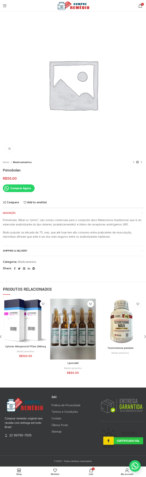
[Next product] (141, 162)
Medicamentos (22, 162)
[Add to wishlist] (43, 304)
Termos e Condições (65, 411)
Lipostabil (73, 363)
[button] (135, 466)
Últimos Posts (60, 425)
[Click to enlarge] (9, 148)
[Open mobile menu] (5, 6)
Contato (56, 418)
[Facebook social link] (15, 268)
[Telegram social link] (33, 268)
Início (6, 162)
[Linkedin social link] (29, 268)
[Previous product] (134, 162)
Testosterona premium (120, 348)
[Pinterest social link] (24, 268)
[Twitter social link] (19, 268)
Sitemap (57, 431)
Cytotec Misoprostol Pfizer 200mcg (25, 346)
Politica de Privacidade (66, 405)
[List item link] (24, 435)
